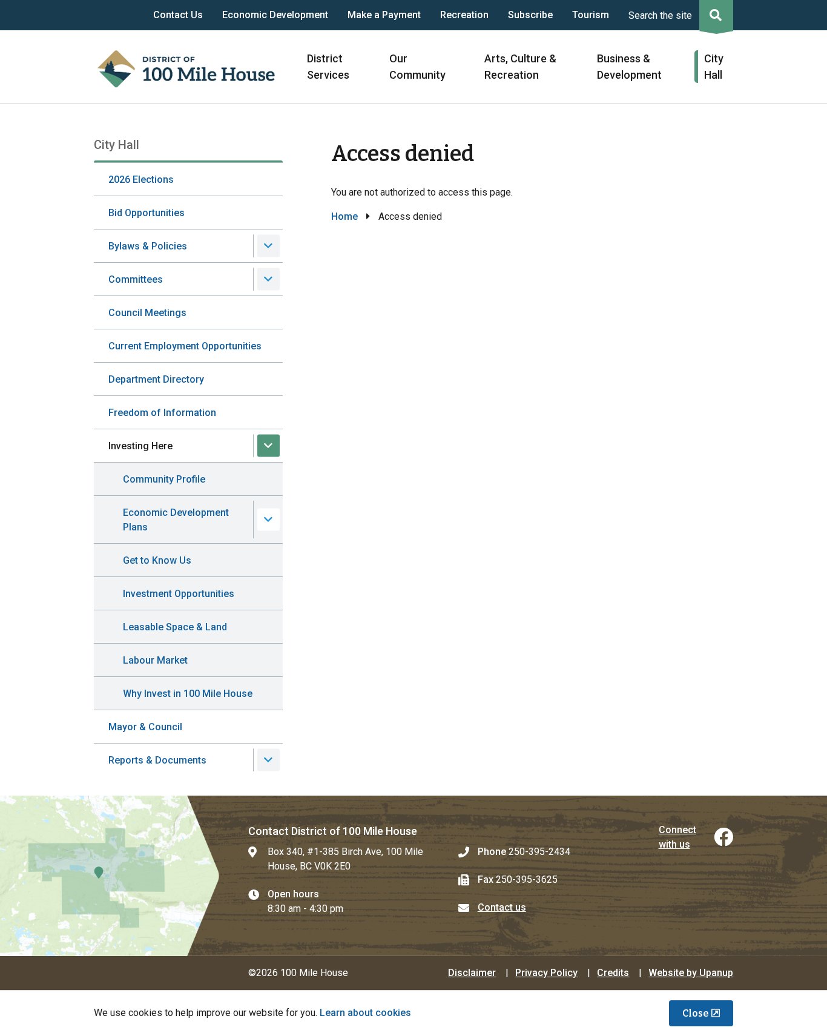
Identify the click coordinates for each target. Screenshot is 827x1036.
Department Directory (156, 379)
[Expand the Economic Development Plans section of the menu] (268, 520)
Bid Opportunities (146, 213)
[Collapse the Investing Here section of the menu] (268, 446)
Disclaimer (472, 972)
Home (344, 216)
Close (695, 1013)
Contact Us (178, 15)
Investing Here (140, 446)
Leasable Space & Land (175, 627)
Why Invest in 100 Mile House (187, 693)
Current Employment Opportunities (185, 346)
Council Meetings (147, 312)
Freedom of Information (162, 412)
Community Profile (164, 479)
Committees (135, 279)
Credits (613, 972)
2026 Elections (141, 179)
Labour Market (155, 660)
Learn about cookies (365, 1012)
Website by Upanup (690, 972)
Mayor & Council (145, 727)
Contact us (502, 907)
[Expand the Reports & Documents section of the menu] (268, 760)
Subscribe (530, 15)
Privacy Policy (546, 972)
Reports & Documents (157, 760)
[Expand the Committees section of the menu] (268, 279)
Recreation (464, 15)
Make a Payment (384, 15)
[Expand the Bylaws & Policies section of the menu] (268, 246)
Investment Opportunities (178, 593)
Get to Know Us (157, 560)
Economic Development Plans (176, 520)
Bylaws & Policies (147, 246)
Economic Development (275, 15)
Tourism (590, 15)
